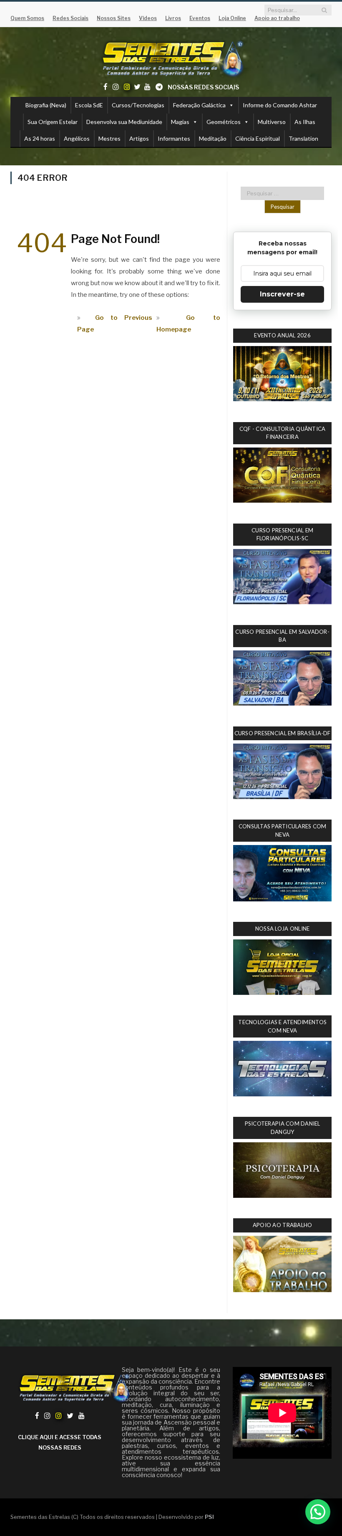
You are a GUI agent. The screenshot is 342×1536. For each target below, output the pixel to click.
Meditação (212, 138)
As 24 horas (39, 138)
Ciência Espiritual (257, 138)
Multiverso (272, 121)
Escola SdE (89, 105)
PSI (209, 1516)
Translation (303, 138)
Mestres (109, 138)
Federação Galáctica (199, 105)
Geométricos (223, 121)
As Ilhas (304, 121)
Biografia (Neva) (45, 105)
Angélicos (77, 138)
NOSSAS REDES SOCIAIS (203, 87)
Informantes (174, 138)
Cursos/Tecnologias (138, 105)
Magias (180, 121)
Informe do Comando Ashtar (280, 105)
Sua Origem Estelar (53, 121)
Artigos (139, 138)
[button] (317, 1511)
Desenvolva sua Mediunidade (124, 121)
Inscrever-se (282, 294)
